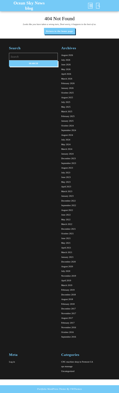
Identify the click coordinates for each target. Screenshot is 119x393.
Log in (12, 362)
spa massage (67, 366)
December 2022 (68, 201)
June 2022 (66, 215)
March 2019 (66, 285)
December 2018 (68, 294)
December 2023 (68, 158)
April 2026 (66, 74)
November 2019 (68, 276)
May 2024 (66, 144)
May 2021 (66, 243)
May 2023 (66, 182)
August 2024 (67, 135)
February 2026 (68, 83)
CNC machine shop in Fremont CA (77, 362)
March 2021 (66, 252)
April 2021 (66, 248)
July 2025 (65, 102)
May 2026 (66, 69)
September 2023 (68, 163)
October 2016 (67, 332)
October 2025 (67, 93)
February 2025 (68, 116)
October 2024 (67, 126)
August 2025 (67, 97)
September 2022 (68, 205)
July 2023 (65, 172)
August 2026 (67, 55)
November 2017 (68, 313)
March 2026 (66, 79)
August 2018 (67, 299)
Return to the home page (60, 32)
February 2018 (68, 304)
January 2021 (67, 257)
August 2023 (67, 168)
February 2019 (68, 290)
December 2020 (68, 262)
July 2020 (65, 271)
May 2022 (66, 219)
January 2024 (67, 154)
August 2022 (67, 210)
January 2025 (67, 121)
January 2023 (67, 196)
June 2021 (66, 238)
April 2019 (66, 280)
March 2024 (66, 149)
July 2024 (65, 140)
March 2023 (66, 191)
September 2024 (68, 130)
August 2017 (67, 318)
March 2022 (66, 224)
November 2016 (68, 327)
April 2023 (66, 186)
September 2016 (68, 337)
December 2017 (68, 308)
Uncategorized (67, 371)
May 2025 (66, 107)
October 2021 (67, 233)
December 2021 (68, 229)
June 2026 (66, 64)
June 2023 (66, 177)
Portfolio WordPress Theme (51, 389)
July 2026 (65, 60)
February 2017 (68, 323)
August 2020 (67, 266)
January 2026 (67, 88)
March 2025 (66, 111)
